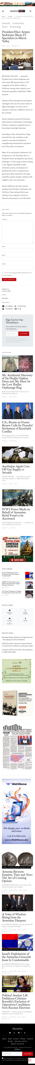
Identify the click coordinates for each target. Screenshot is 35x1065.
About (4, 1039)
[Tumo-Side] (16, 671)
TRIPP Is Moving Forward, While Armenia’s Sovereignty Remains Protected (11, 583)
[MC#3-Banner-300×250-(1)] (17, 549)
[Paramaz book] (17, 703)
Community (18, 23)
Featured (18, 867)
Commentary (11, 867)
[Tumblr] (24, 1032)
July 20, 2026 (5, 587)
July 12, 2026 (5, 595)
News (4, 26)
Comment (4, 219)
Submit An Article (17, 1044)
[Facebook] (9, 1032)
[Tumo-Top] (17, 4)
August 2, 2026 (5, 578)
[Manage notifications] (29, 1060)
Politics (28, 988)
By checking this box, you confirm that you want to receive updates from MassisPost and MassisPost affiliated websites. (17, 340)
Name (4, 246)
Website (4, 264)
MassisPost (5, 298)
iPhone (22, 1039)
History (24, 867)
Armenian (5, 910)
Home (3, 16)
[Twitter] (14, 1032)
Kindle (10, 1041)
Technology (15, 26)
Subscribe (24, 333)
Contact (16, 1039)
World (4, 991)
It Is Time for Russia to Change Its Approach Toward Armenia (11, 592)
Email (4, 255)
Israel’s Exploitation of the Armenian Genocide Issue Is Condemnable (10, 574)
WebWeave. (17, 1049)
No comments (7, 46)
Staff (9, 1039)
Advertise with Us (20, 1041)
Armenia (10, 16)
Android (30, 1039)
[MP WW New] (16, 811)
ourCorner (23, 949)
